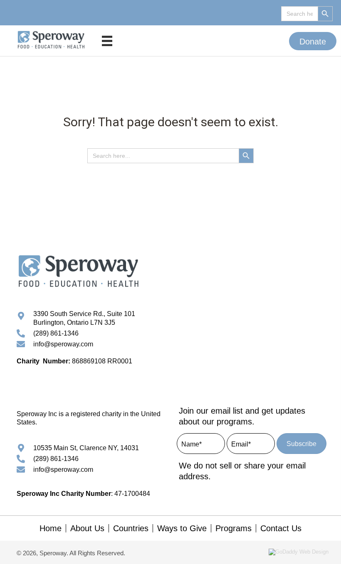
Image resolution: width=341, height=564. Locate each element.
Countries (130, 528)
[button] (312, 41)
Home (51, 528)
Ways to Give (182, 528)
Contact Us (280, 528)
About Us (87, 528)
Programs (233, 528)
